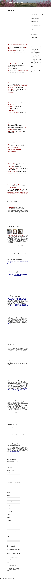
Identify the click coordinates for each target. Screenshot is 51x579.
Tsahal (35, 62)
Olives (32, 55)
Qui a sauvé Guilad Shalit (13, 370)
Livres (32, 53)
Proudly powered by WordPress (11, 576)
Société (39, 59)
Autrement (8, 490)
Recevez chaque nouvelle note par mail (12, 461)
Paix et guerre (9, 511)
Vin (31, 63)
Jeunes (8, 505)
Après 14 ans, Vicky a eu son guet (35, 30)
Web (33, 63)
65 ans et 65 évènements (13, 14)
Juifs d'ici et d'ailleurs (10, 507)
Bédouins (32, 46)
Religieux (8, 517)
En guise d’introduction (15, 557)
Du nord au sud (9, 496)
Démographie (39, 46)
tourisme (32, 62)
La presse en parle (9, 467)
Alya (35, 43)
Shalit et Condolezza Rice (13, 344)
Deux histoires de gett (34, 37)
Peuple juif (40, 55)
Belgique (38, 45)
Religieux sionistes (39, 56)
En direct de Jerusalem (18, 3)
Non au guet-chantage (34, 34)
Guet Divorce (9, 501)
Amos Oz (39, 43)
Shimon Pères (33, 59)
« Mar (8, 536)
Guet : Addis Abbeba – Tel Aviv (34, 21)
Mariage (35, 53)
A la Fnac (8, 472)
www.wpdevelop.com (14, 578)
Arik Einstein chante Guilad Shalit (15, 296)
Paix (34, 55)
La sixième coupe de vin (13, 424)
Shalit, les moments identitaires (14, 259)
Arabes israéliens (33, 45)
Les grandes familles (37, 52)
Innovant (8, 504)
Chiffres (8, 493)
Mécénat (8, 508)
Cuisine (35, 46)
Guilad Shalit (32, 49)
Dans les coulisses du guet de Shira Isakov (36, 25)
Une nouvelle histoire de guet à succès (15, 562)
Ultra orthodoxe (39, 62)
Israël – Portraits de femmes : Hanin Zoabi (14, 549)
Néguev (41, 53)
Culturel (8, 495)
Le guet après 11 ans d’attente (35, 18)
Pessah (37, 55)
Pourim (32, 56)
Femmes (8, 498)
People (8, 514)
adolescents (32, 43)
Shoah (36, 59)
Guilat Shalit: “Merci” (12, 201)
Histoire (8, 502)
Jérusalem (32, 52)
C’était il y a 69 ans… (14, 565)
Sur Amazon (8, 475)
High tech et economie (38, 49)
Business (41, 45)
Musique (38, 53)
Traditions (8, 520)
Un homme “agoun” (33, 29)
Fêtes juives (9, 499)
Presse (35, 56)
